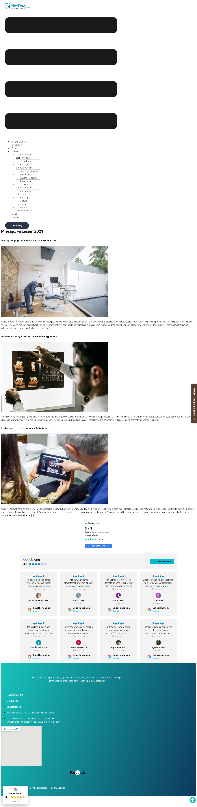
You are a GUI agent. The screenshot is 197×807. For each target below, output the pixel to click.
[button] (61, 73)
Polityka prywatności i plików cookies (47, 788)
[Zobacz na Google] (38, 595)
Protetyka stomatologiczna (24, 166)
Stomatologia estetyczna (24, 192)
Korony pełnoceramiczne (24, 209)
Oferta (15, 151)
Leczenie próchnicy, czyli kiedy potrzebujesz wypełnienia (29, 336)
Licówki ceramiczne (21, 202)
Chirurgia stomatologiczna (24, 186)
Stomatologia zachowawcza (24, 156)
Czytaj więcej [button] (39, 589)
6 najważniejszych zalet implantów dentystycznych (26, 428)
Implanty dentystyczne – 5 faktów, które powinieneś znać (29, 240)
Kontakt (15, 217)
